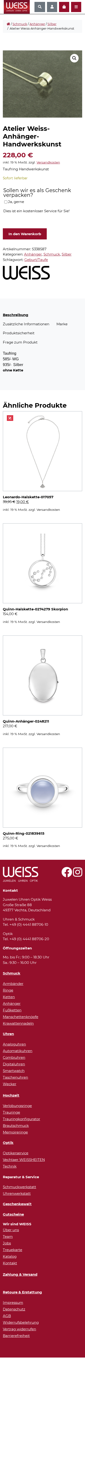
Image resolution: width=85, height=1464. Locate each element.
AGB (7, 1316)
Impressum (13, 1302)
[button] (74, 58)
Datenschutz (14, 1309)
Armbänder (13, 983)
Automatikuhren (17, 1051)
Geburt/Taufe (36, 259)
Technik (10, 1166)
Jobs (7, 1243)
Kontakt (10, 1263)
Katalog (10, 1256)
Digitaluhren (14, 1064)
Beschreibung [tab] (15, 315)
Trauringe (11, 1112)
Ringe (8, 990)
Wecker (9, 1084)
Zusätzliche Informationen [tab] (26, 324)
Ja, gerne (16, 201)
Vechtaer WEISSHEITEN (24, 1159)
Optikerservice (15, 1153)
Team (8, 1236)
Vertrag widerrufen (19, 1329)
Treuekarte (12, 1250)
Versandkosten (48, 162)
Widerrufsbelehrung (21, 1322)
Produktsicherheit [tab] (18, 333)
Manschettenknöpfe (20, 1016)
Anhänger (37, 24)
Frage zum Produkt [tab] (20, 342)
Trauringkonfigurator (21, 1119)
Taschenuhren (15, 1077)
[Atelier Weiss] (26, 273)
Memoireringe (15, 1132)
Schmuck (20, 24)
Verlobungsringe (17, 1105)
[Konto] (52, 7)
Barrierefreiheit (16, 1335)
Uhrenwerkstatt (17, 1193)
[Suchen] (39, 7)
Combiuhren (14, 1057)
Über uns (11, 1230)
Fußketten (12, 1010)
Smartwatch (14, 1070)
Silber (51, 24)
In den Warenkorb (24, 234)
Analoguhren (14, 1044)
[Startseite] (8, 24)
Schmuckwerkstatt (19, 1187)
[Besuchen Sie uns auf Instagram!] (77, 875)
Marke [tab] (62, 324)
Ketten (9, 997)
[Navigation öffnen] (76, 7)
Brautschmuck (16, 1125)
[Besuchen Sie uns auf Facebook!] (66, 875)
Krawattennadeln (18, 1023)
